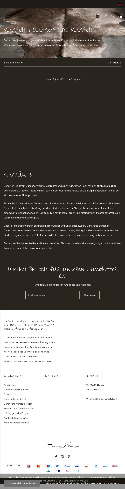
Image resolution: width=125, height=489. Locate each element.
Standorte (51, 376)
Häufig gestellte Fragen (16, 413)
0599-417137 (97, 384)
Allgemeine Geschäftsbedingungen (16, 387)
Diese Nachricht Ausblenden (21, 483)
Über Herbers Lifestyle (15, 399)
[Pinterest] (69, 456)
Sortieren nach (12, 62)
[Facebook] (56, 456)
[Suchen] (112, 15)
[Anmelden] (105, 15)
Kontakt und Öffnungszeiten (19, 408)
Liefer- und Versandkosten (18, 403)
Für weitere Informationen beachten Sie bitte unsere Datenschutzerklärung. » (82, 483)
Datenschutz (10, 394)
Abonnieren (89, 295)
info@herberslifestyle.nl (103, 398)
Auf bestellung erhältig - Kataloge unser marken (17, 420)
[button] (7, 15)
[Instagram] (62, 456)
